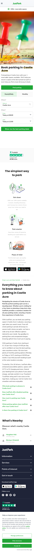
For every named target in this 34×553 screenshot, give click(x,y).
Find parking (17, 88)
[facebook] (3, 495)
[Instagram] (7, 495)
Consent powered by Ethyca (23, 549)
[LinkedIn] (14, 495)
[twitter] (10, 495)
